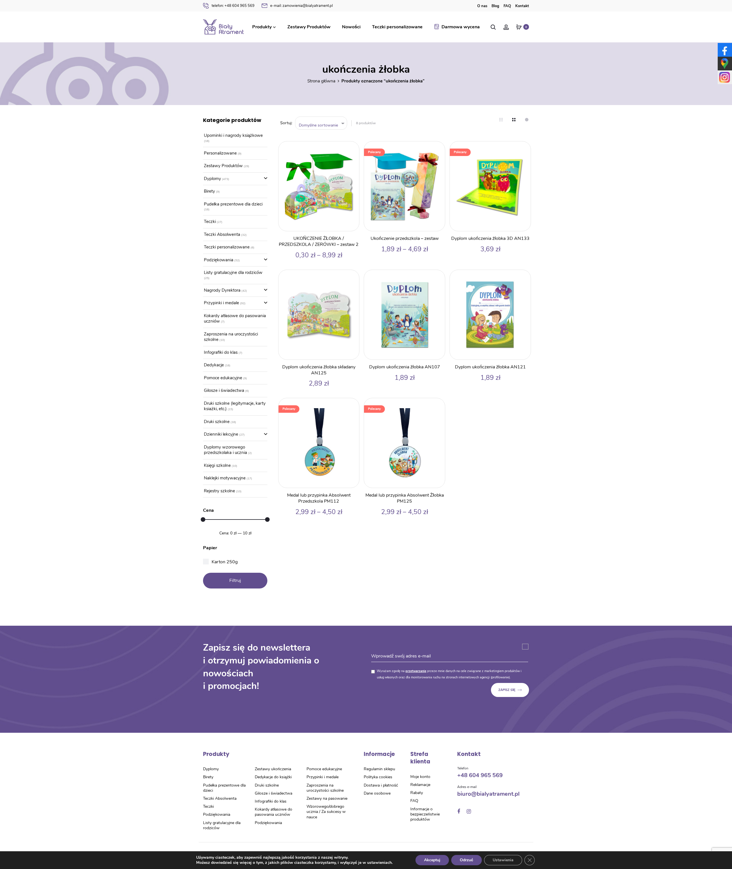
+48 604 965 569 (233, 5)
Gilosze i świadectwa (224, 390)
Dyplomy (212, 178)
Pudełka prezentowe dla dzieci (233, 204)
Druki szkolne (217, 421)
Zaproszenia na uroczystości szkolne (231, 337)
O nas (482, 6)
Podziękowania (218, 260)
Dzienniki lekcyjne (221, 434)
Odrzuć (466, 860)
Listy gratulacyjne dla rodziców (233, 272)
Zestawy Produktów (309, 27)
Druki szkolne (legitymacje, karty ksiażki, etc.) (235, 406)
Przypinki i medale (221, 303)
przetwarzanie (415, 671)
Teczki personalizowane (397, 27)
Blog (495, 6)
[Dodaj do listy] (352, 148)
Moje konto (420, 776)
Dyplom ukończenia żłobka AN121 (490, 367)
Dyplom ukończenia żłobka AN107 (404, 367)
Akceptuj (432, 860)
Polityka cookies (378, 777)
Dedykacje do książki (273, 777)
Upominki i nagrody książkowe (233, 135)
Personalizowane (220, 153)
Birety (209, 191)
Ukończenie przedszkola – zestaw (405, 238)
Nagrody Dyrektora (222, 290)
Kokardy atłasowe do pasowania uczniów (235, 318)
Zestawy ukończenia (273, 769)
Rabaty (416, 792)
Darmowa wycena (460, 27)
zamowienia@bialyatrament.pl (301, 5)
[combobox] (321, 123)
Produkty (262, 27)
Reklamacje (420, 784)
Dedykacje (214, 365)
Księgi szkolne (217, 465)
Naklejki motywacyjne (225, 478)
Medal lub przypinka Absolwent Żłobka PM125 (404, 498)
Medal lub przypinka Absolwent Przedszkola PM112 (319, 498)
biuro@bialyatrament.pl (488, 794)
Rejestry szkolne (219, 491)
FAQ (507, 6)
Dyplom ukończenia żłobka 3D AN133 (490, 238)
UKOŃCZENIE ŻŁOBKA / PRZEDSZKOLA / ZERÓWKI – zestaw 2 (319, 241)
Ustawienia (503, 860)
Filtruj (235, 580)
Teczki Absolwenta (222, 234)
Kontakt (522, 6)
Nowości (351, 27)
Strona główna (321, 81)
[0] (519, 27)
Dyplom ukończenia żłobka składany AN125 (318, 370)
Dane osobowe (377, 793)
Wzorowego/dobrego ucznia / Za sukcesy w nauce (326, 811)
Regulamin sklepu (379, 769)
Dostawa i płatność (381, 785)
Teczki (210, 221)
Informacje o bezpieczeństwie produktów (425, 814)
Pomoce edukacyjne (223, 378)
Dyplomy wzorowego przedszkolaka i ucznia (225, 450)
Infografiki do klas (221, 352)
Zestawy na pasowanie (327, 798)
